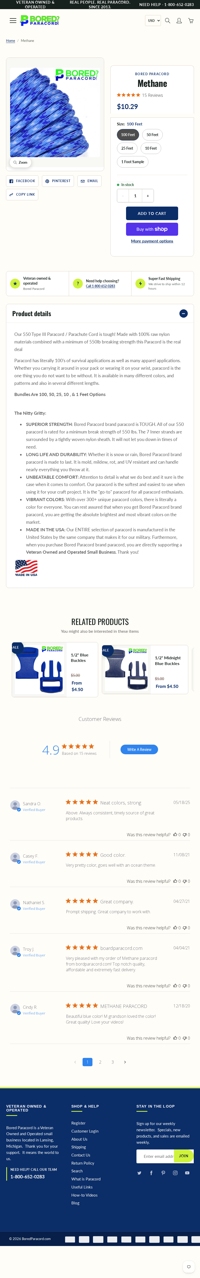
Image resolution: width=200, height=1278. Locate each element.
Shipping (78, 1147)
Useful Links (82, 1187)
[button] (55, 112)
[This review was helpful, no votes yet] (175, 835)
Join (184, 1156)
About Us (79, 1139)
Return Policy (82, 1163)
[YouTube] (187, 1173)
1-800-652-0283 (27, 1176)
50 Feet (152, 134)
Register (78, 1123)
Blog (75, 1203)
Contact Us (80, 1155)
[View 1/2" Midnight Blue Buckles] (145, 669)
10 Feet (151, 148)
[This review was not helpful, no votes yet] (184, 835)
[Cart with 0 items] (190, 20)
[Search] (167, 20)
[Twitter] (139, 1173)
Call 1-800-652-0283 (100, 286)
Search (77, 1171)
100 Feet (128, 134)
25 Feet (127, 148)
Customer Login (84, 1131)
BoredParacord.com (36, 1239)
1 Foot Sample (132, 161)
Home (10, 41)
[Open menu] (10, 20)
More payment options (152, 240)
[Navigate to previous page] (75, 1062)
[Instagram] (175, 1173)
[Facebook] (151, 1173)
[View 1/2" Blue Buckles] (55, 669)
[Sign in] (179, 20)
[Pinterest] (163, 1173)
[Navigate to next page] (125, 1062)
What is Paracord (86, 1179)
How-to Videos (84, 1195)
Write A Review (139, 749)
